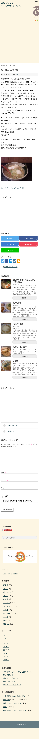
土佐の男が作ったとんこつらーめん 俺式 (23, 281)
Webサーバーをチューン (12, 685)
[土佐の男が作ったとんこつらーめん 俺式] (6, 284)
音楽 (5, 620)
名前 (3, 472)
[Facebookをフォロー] (6, 261)
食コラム (6, 624)
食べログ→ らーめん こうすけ (13, 188)
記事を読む (25, 298)
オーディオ (7, 592)
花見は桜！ (12, 431)
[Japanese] (2, 530)
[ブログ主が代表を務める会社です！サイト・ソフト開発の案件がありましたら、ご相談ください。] (20, 562)
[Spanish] (7, 530)
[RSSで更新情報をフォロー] (18, 261)
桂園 (5, 703)
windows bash (13, 425)
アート (5, 589)
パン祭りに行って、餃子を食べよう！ (17, 672)
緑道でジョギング (10, 681)
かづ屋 (15, 361)
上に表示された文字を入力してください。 (17, 501)
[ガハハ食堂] (6, 307)
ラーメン (18, 74)
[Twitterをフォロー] (2, 261)
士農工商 (6, 696)
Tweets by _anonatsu (10, 574)
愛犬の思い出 (8, 675)
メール (4, 480)
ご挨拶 (5, 599)
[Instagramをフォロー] (14, 261)
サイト (3, 488)
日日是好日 (7, 613)
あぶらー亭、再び (19, 347)
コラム (5, 596)
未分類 (5, 617)
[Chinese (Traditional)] (11, 530)
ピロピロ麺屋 (17, 324)
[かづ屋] (6, 365)
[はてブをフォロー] (10, 261)
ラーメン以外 (8, 606)
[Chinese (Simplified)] (9, 530)
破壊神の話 (7, 710)
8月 (6, 638)
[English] (5, 530)
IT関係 (5, 585)
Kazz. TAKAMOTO (10, 267)
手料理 (5, 610)
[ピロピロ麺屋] (6, 328)
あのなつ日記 (7, 2)
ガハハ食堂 (16, 303)
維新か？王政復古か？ (11, 678)
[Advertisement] (19, 42)
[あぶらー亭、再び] (6, 351)
